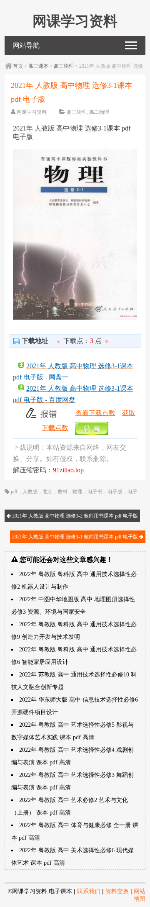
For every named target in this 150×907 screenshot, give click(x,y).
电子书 (95, 491)
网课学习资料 (32, 112)
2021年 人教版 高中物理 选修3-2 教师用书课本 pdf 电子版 (74, 516)
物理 (77, 491)
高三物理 (64, 66)
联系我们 (88, 891)
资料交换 (117, 891)
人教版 (30, 491)
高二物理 (99, 112)
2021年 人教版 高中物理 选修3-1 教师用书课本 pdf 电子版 (75, 537)
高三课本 (38, 66)
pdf (14, 491)
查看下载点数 (95, 412)
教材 (63, 491)
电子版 (115, 491)
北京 (47, 491)
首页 (18, 66)
